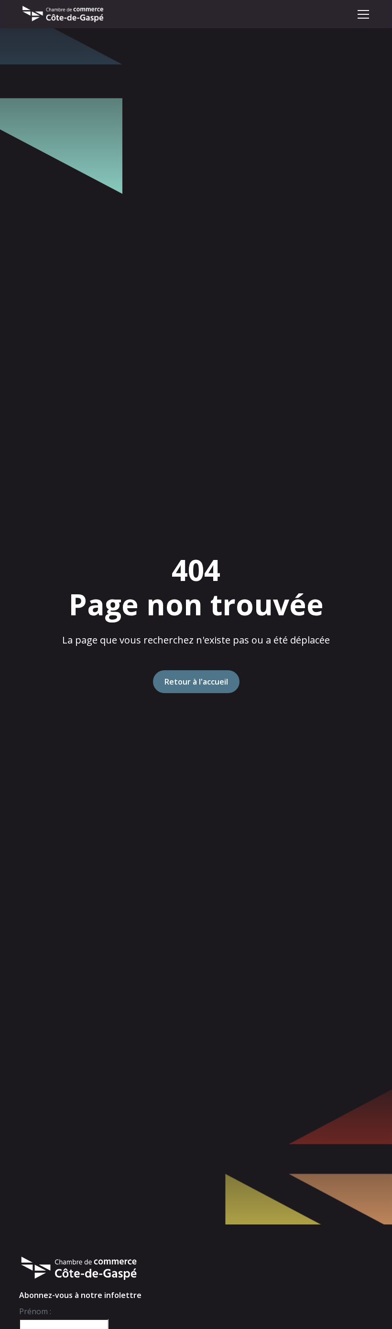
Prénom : (35, 1311)
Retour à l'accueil (196, 681)
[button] (363, 14)
